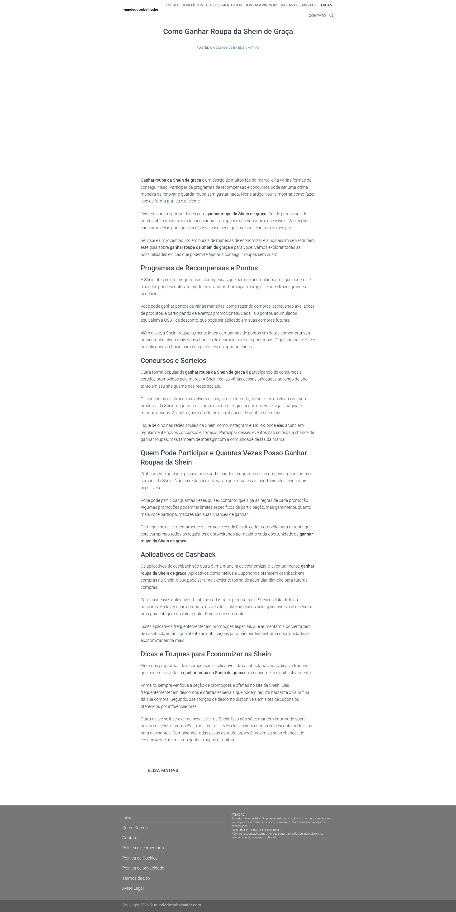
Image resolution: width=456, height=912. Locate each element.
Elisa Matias (248, 47)
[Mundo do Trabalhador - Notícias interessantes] (140, 9)
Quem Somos (135, 827)
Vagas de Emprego (299, 5)
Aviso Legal (133, 888)
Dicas (326, 5)
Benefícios (192, 5)
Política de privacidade (143, 867)
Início (172, 5)
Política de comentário (143, 847)
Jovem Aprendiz (261, 5)
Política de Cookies (139, 858)
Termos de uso (136, 878)
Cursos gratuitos (224, 5)
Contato (317, 15)
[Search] (331, 15)
